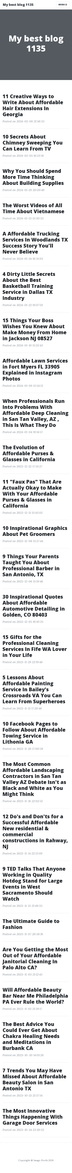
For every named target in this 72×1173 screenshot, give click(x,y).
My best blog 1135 (18, 4)
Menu (61, 4)
